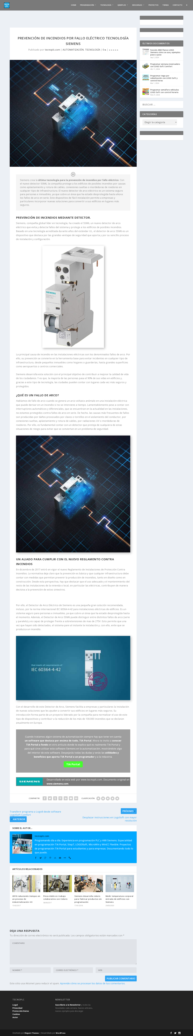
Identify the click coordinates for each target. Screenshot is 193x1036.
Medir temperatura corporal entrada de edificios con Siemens (119, 899)
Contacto (177, 5)
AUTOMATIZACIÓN (73, 49)
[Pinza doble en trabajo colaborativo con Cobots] (57, 883)
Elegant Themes (32, 1033)
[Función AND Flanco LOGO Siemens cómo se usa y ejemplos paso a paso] (145, 51)
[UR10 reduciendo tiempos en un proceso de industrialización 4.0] (26, 883)
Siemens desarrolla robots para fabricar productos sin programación (88, 899)
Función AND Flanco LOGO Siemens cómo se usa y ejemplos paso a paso (165, 52)
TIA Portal (73, 764)
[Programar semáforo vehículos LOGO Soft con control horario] (145, 91)
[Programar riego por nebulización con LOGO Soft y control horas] (145, 77)
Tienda (165, 5)
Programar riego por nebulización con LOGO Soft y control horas (164, 78)
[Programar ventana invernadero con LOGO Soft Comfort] (145, 66)
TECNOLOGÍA (92, 49)
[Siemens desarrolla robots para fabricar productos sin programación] (88, 883)
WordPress (60, 1033)
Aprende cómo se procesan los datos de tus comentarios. (92, 983)
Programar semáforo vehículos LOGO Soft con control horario (164, 90)
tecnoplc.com (52, 49)
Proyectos (153, 5)
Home (73, 5)
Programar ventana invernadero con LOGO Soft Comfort (165, 65)
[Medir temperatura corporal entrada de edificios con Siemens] (120, 883)
